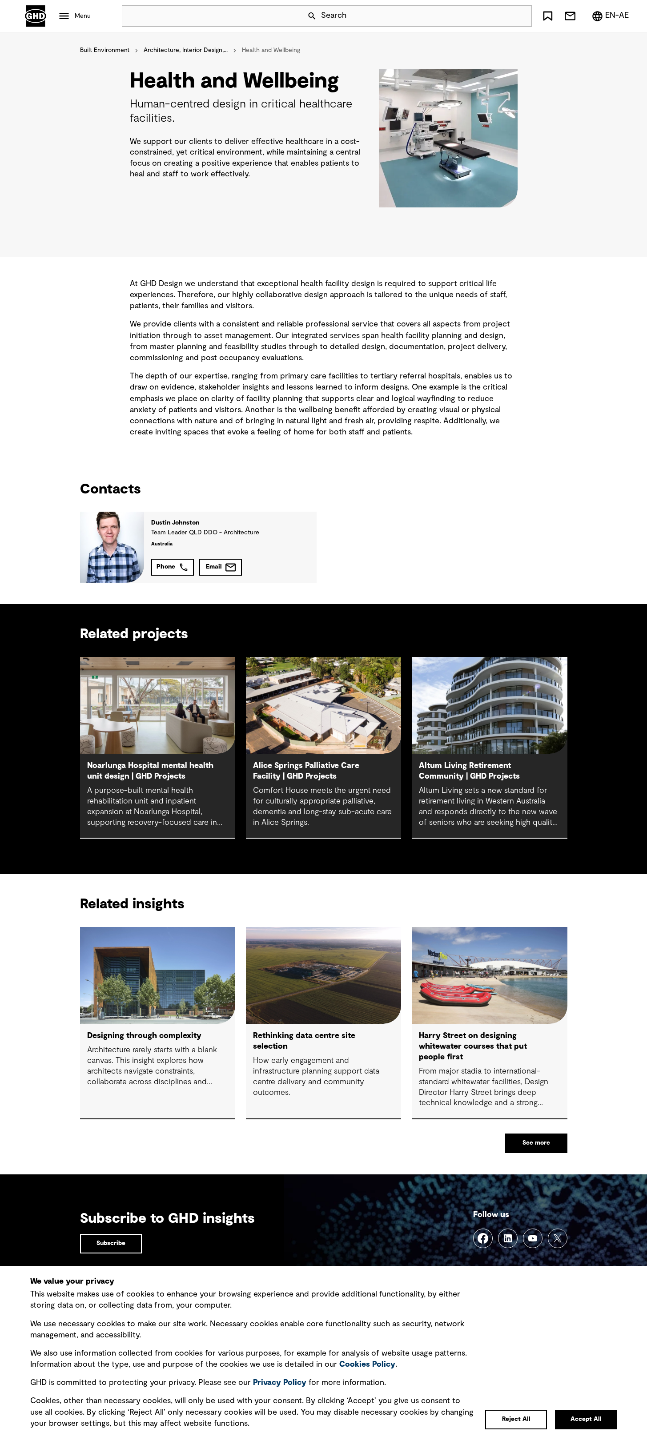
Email (214, 567)
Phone (166, 567)
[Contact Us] (570, 16)
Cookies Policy (367, 1364)
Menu (83, 16)
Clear (499, 16)
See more (536, 1143)
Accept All (586, 1419)
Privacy (279, 1383)
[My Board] (548, 16)
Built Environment (104, 50)
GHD (35, 16)
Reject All (516, 1419)
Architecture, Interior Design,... (186, 50)
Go (521, 16)
